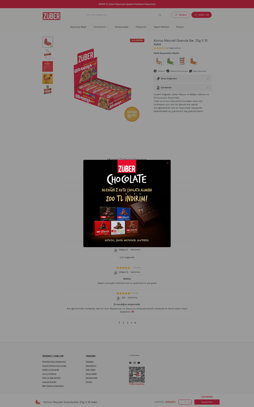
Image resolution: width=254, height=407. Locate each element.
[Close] (167, 163)
